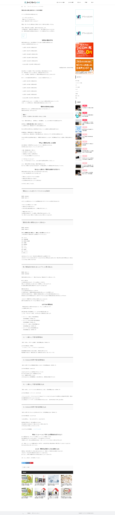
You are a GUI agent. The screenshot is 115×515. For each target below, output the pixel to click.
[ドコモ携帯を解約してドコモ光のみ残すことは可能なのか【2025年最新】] (78, 122)
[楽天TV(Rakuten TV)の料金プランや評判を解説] (78, 129)
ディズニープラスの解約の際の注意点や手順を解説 (87, 116)
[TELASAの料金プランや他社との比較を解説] (78, 144)
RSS (23, 513)
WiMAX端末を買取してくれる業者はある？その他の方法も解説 (87, 151)
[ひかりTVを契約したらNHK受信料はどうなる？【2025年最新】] (78, 172)
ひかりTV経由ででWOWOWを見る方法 (87, 137)
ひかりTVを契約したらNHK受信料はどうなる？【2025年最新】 (87, 173)
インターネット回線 (61, 2)
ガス (92, 2)
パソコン (76, 91)
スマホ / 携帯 (71, 2)
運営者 (29, 513)
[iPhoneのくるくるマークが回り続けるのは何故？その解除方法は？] (78, 158)
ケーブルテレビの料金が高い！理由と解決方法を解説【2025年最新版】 (87, 166)
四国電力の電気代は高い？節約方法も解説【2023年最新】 (27, 484)
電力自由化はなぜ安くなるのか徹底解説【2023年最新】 (53, 484)
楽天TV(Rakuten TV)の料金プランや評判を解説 (87, 130)
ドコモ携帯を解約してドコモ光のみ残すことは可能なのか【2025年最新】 (87, 123)
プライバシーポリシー (36, 513)
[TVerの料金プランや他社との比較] (78, 108)
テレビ (79, 2)
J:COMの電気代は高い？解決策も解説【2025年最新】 (27, 497)
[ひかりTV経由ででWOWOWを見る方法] (78, 137)
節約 (28, 467)
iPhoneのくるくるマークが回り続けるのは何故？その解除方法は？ (87, 159)
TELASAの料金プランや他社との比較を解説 (87, 144)
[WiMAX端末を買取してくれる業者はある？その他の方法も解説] (78, 151)
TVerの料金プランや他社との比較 (87, 107)
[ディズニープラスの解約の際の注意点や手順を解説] (78, 115)
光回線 (76, 93)
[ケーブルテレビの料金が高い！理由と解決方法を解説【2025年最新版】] (78, 165)
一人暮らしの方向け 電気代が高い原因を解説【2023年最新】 (40, 497)
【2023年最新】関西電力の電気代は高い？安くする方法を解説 (40, 484)
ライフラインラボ (85, 513)
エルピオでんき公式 (37, 429)
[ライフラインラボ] (32, 2)
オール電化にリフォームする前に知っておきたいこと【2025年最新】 (53, 497)
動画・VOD (77, 95)
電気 (86, 2)
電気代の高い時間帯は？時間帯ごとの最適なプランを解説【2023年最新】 (66, 485)
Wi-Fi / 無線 (77, 80)
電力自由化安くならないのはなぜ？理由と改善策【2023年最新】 (66, 497)
